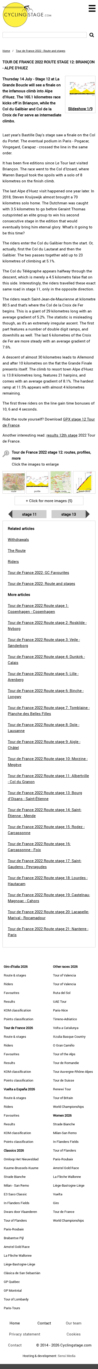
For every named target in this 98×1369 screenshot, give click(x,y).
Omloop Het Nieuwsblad (21, 1159)
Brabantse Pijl (14, 1238)
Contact (15, 1344)
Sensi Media (66, 1356)
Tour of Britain (63, 1098)
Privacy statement (24, 1333)
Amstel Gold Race (17, 1246)
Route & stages (15, 975)
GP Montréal (13, 1290)
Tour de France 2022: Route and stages (41, 583)
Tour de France (63, 1211)
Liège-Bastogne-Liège (19, 1264)
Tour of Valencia (64, 975)
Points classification (18, 1019)
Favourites (11, 992)
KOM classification (17, 1010)
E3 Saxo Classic (15, 1194)
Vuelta (57, 1194)
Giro (56, 1203)
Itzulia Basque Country (69, 1036)
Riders (8, 984)
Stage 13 (68, 514)
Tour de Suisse (63, 1080)
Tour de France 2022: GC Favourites (38, 572)
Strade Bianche (15, 1176)
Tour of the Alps (64, 1054)
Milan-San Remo (65, 1133)
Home (6, 51)
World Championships (68, 1106)
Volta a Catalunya (65, 1027)
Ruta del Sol (61, 992)
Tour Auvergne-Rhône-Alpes (73, 1071)
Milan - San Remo (16, 1185)
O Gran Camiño (63, 1045)
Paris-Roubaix (14, 1229)
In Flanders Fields (16, 1203)
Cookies (74, 1333)
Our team (73, 1322)
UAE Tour (59, 1001)
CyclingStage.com (30, 15)
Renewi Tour (62, 1089)
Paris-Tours (12, 1308)
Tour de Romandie (66, 1063)
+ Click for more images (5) (49, 500)
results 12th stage (61, 435)
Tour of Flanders (15, 1220)
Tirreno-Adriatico (65, 1019)
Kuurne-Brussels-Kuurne (21, 1168)
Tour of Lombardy (16, 1299)
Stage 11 (29, 514)
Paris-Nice (60, 1010)
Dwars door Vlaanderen (20, 1211)
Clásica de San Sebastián (22, 1273)
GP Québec (12, 1281)
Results (9, 1001)
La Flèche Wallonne (18, 1255)
